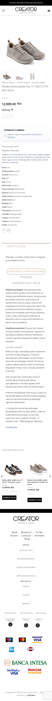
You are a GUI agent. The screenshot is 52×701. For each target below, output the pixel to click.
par (44, 157)
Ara (10, 154)
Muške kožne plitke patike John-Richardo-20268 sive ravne (37, 482)
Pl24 (48, 157)
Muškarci (26, 532)
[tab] (26, 271)
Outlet (14, 535)
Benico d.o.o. (23, 154)
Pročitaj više (11, 427)
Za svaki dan (13, 162)
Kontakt (39, 535)
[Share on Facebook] (4, 230)
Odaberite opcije (9, 498)
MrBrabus (31, 695)
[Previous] (6, 44)
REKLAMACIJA (26, 581)
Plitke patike (38, 83)
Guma (34, 154)
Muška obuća (8, 83)
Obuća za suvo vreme (15, 157)
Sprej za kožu (12, 160)
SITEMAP (26, 545)
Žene (14, 532)
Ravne (4, 160)
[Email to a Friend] (9, 230)
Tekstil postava (36, 160)
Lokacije (26, 535)
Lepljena (41, 154)
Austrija (15, 154)
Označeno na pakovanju (33, 157)
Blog (27, 538)
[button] (3, 10)
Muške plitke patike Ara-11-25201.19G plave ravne (12, 481)
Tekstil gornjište (24, 160)
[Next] (46, 44)
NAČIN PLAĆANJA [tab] (16, 246)
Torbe (39, 532)
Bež (30, 154)
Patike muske (23, 83)
